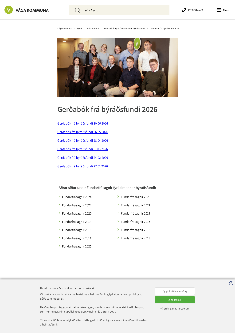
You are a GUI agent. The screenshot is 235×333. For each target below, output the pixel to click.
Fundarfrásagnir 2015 (135, 230)
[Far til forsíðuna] (32, 10)
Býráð (80, 28)
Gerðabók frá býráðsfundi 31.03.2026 (82, 149)
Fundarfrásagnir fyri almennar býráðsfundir (125, 28)
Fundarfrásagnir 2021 (135, 205)
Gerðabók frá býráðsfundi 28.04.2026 (82, 140)
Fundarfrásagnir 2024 (76, 197)
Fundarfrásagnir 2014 (76, 238)
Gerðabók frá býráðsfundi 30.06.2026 (82, 123)
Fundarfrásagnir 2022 (76, 205)
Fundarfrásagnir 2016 (76, 230)
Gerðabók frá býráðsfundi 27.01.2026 (82, 166)
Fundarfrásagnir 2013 (135, 238)
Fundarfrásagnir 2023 (135, 197)
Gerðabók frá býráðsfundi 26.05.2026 (82, 132)
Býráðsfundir (93, 28)
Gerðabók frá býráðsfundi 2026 (164, 28)
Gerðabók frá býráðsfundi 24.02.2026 (82, 157)
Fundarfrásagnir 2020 (76, 213)
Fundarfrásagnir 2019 (135, 213)
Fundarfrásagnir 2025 (76, 246)
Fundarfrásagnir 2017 (135, 221)
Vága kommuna (65, 28)
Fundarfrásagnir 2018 (76, 221)
